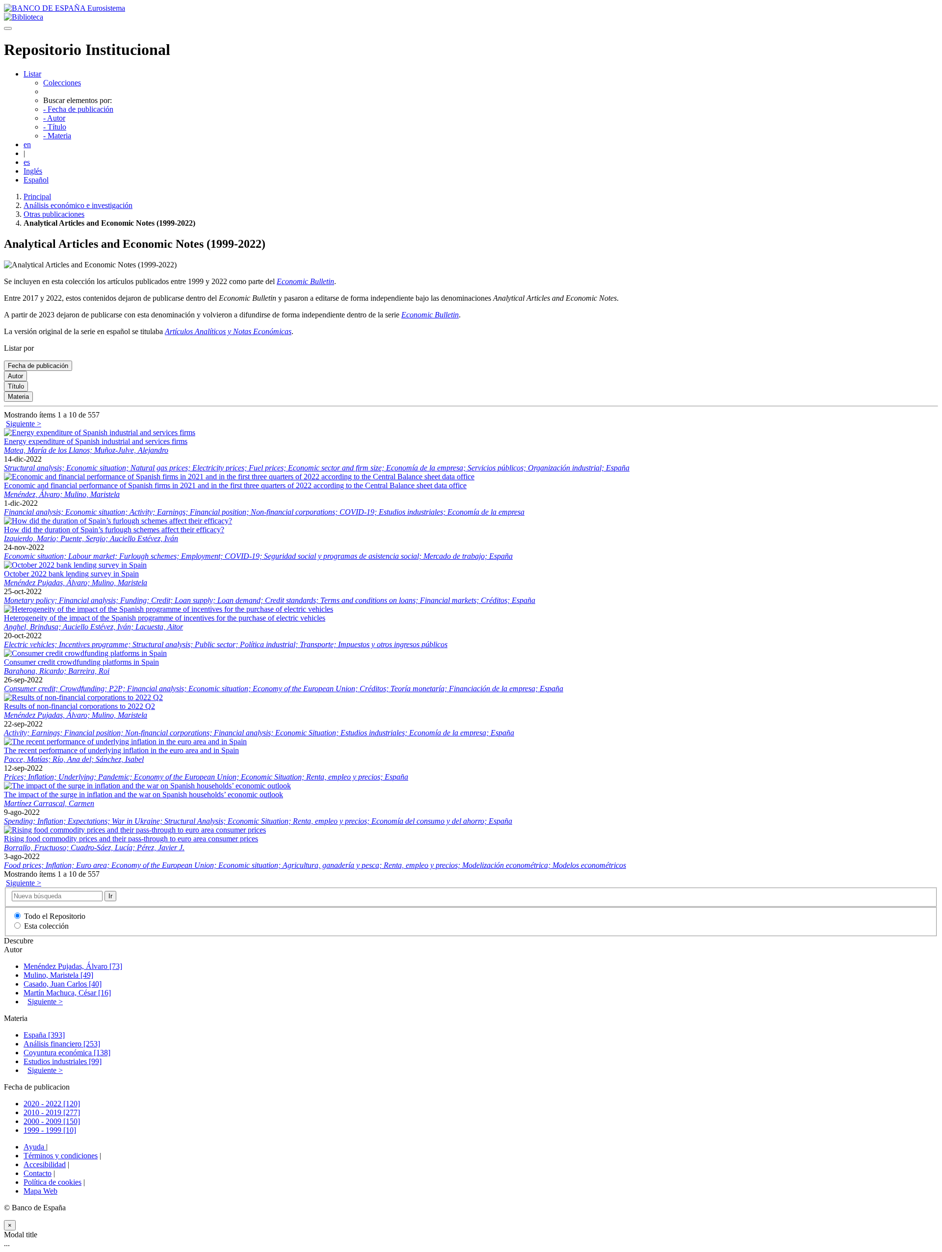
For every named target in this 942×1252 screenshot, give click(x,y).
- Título (54, 127)
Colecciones (62, 82)
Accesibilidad (45, 1164)
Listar (32, 74)
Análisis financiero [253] (62, 1044)
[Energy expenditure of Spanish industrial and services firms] (99, 432)
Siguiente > (23, 423)
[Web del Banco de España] (64, 8)
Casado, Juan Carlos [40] (63, 984)
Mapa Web (40, 1191)
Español (36, 180)
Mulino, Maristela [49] (58, 975)
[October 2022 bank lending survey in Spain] (75, 565)
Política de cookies (52, 1182)
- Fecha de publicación (78, 109)
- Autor (54, 118)
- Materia (57, 135)
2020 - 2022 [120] (52, 1103)
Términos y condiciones (61, 1155)
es (27, 162)
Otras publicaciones (54, 214)
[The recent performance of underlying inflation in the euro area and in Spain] (125, 741)
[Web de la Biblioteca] (23, 17)
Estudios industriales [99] (63, 1061)
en (27, 144)
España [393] (44, 1035)
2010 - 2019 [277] (52, 1112)
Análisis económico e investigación (78, 205)
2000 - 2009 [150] (52, 1121)
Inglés (33, 171)
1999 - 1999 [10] (50, 1130)
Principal (37, 196)
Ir (110, 896)
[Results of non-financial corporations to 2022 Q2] (83, 697)
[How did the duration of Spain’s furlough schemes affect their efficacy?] (118, 521)
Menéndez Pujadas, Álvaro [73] (73, 966)
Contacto (38, 1173)
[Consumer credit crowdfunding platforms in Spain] (85, 653)
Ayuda (35, 1147)
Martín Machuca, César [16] (67, 993)
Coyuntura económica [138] (67, 1052)
